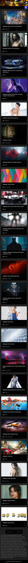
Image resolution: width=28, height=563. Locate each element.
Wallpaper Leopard (7, 140)
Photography (7, 346)
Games (5, 164)
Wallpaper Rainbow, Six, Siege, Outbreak (12, 162)
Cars (5, 74)
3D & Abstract (7, 187)
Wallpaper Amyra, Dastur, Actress (10, 117)
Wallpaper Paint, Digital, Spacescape (11, 276)
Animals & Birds (7, 142)
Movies (5, 51)
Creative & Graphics (8, 436)
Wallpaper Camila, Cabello (9, 500)
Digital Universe (7, 278)
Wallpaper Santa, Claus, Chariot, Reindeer (12, 26)
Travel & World (7, 370)
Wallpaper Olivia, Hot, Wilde (9, 478)
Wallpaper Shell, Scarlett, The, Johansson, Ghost (14, 389)
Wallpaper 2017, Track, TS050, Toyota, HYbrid (13, 206)
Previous (10, 532)
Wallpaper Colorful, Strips (8, 184)
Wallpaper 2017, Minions (8, 522)
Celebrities (6, 120)
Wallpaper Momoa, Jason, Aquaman (11, 48)
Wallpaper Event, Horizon (8, 344)
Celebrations (7, 29)
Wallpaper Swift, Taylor (8, 321)
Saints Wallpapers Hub (16, 2)
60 (17, 532)
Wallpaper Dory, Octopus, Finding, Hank (12, 411)
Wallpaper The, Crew (7, 456)
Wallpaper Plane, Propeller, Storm (10, 434)
